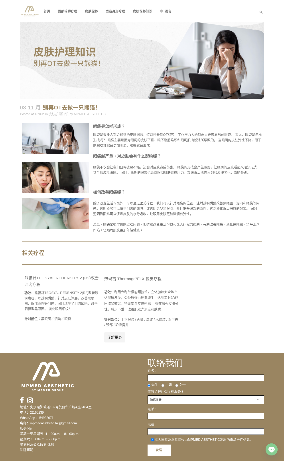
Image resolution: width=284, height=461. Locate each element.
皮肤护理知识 (59, 114)
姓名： (153, 370)
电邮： (153, 409)
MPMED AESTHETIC (90, 114)
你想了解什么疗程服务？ (166, 391)
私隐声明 (26, 450)
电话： (153, 424)
